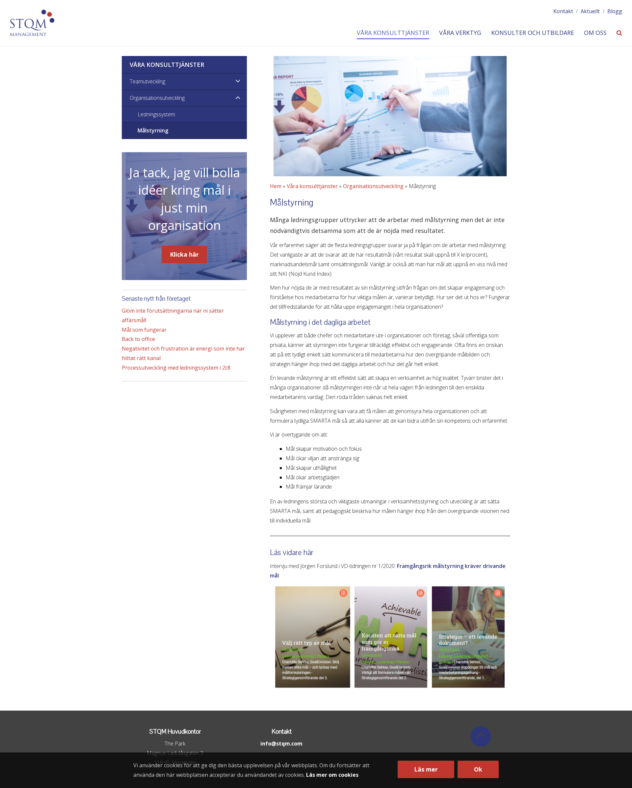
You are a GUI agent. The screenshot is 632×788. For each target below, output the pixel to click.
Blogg (614, 11)
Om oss (595, 33)
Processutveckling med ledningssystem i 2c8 (176, 367)
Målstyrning (153, 130)
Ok (478, 769)
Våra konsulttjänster (393, 33)
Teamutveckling (147, 81)
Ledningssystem (156, 114)
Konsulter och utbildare (532, 33)
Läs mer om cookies (332, 774)
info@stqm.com (281, 743)
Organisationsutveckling (373, 186)
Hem (275, 186)
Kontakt (563, 11)
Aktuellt (590, 11)
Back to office (138, 339)
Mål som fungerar (144, 329)
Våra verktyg (460, 33)
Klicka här (184, 254)
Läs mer (426, 769)
